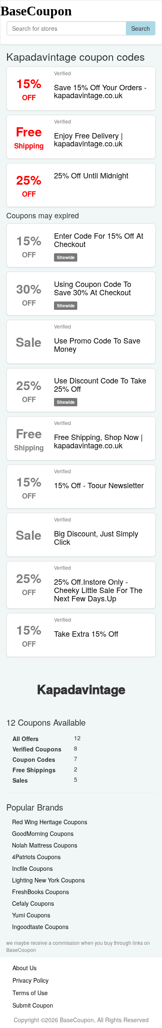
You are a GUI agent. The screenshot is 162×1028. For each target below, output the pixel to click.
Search (140, 28)
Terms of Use (30, 992)
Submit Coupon (32, 1005)
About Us (24, 968)
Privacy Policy (30, 980)
